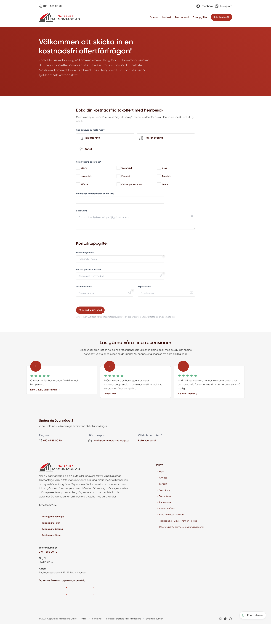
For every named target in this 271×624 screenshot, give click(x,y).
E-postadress (144, 286)
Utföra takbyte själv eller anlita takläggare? (181, 527)
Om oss (154, 17)
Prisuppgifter (199, 17)
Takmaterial (182, 17)
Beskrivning (82, 210)
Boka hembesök (221, 17)
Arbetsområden (167, 508)
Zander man (110, 393)
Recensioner (165, 502)
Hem (161, 471)
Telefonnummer (84, 286)
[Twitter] (230, 618)
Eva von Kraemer (186, 393)
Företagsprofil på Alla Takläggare (123, 618)
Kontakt (166, 17)
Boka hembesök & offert (171, 514)
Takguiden (164, 490)
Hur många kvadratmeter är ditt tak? (95, 193)
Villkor (84, 618)
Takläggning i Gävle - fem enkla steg (178, 521)
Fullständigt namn (85, 252)
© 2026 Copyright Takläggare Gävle (58, 618)
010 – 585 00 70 (48, 551)
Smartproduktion (154, 618)
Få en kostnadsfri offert (90, 310)
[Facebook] (225, 618)
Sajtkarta (96, 618)
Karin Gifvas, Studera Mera (44, 389)
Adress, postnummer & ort (89, 269)
